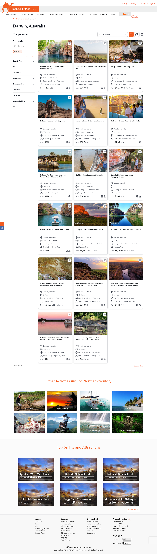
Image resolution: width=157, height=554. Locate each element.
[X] (116, 535)
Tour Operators (92, 526)
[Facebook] (114, 535)
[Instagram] (119, 535)
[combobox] (126, 543)
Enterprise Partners (94, 528)
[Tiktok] (121, 535)
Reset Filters (30, 57)
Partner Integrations (94, 524)
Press (37, 524)
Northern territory (21, 19)
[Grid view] (131, 34)
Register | (145, 3)
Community (91, 533)
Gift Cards (65, 535)
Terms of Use (40, 531)
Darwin (33, 19)
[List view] (141, 34)
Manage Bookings (68, 533)
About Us (38, 522)
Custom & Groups (67, 522)
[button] (2, 224)
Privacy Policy (40, 533)
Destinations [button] (10, 14)
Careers (90, 531)
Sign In (152, 3)
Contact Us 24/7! (119, 530)
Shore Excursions (67, 526)
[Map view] (136, 34)
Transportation (66, 524)
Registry (64, 538)
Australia (135, 17)
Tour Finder (65, 540)
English (125, 543)
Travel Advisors (92, 522)
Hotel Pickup (66, 531)
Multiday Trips (66, 528)
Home (134, 15)
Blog (37, 526)
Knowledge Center (42, 528)
